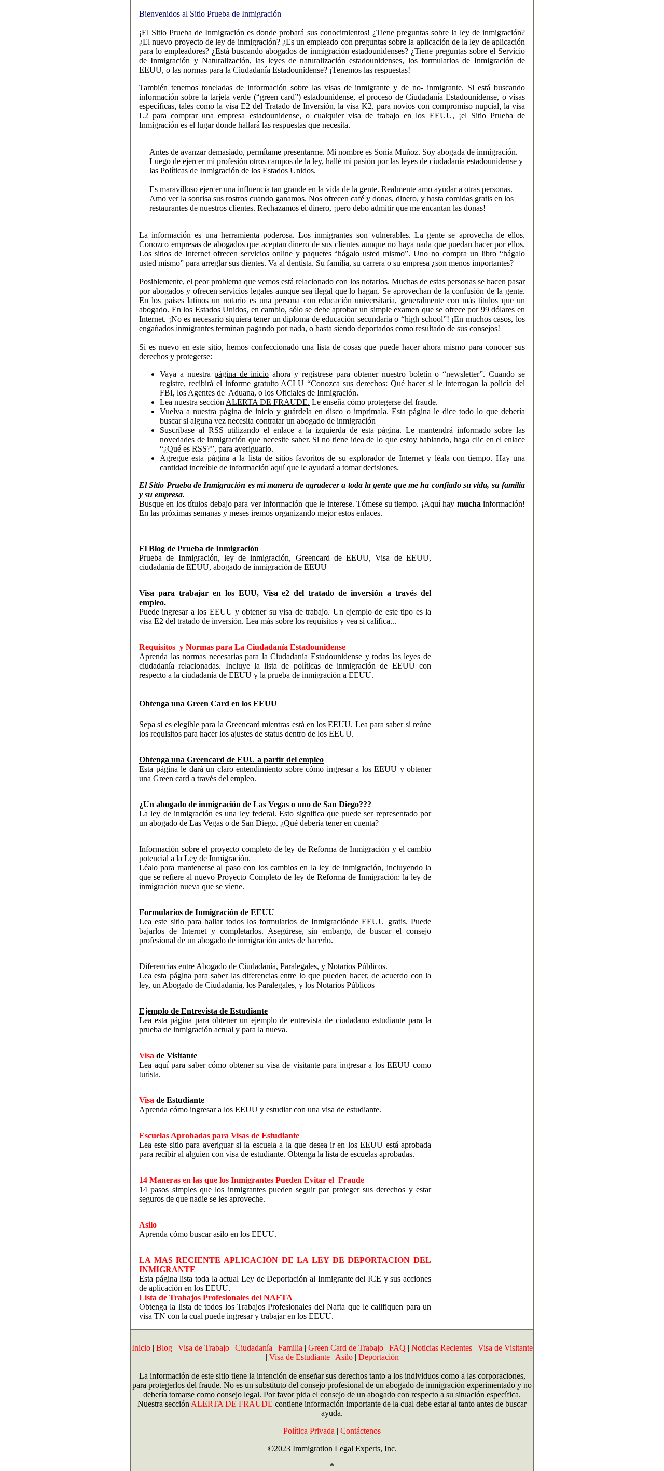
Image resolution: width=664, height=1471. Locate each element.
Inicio (141, 1347)
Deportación (378, 1357)
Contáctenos (360, 1430)
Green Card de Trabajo (345, 1347)
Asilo (344, 1357)
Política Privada (309, 1430)
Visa (146, 1055)
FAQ (397, 1347)
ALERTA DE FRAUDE (232, 1403)
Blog (164, 1347)
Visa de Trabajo (203, 1347)
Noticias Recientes (441, 1347)
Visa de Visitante (505, 1347)
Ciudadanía (253, 1347)
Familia (290, 1347)
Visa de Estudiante (299, 1357)
